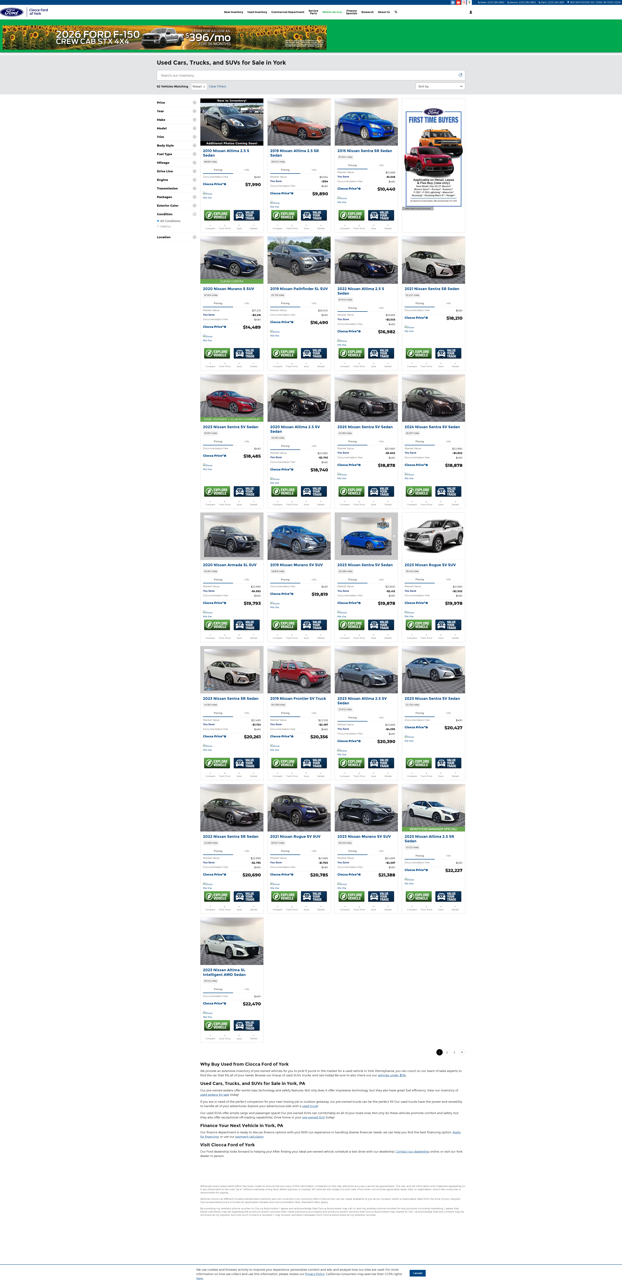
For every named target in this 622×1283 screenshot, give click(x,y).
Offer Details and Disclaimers (418, 208)
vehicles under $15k (392, 1075)
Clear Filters (217, 86)
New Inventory (233, 12)
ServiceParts (313, 12)
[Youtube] (458, 2)
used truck (310, 1106)
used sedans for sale (214, 1094)
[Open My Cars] (469, 12)
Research (367, 12)
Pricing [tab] (218, 169)
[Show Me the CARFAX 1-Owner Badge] (209, 196)
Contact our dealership (412, 1151)
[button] (232, 162)
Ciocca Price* (213, 184)
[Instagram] (463, 2)
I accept (417, 1273)
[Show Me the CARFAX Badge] (209, 338)
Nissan (197, 86)
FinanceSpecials (351, 12)
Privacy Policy (315, 1274)
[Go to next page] (462, 1052)
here (199, 1278)
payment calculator (249, 1136)
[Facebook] (452, 2)
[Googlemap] (469, 2)
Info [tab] (246, 169)
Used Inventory (257, 12)
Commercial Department (287, 12)
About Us (384, 12)
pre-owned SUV (313, 1117)
